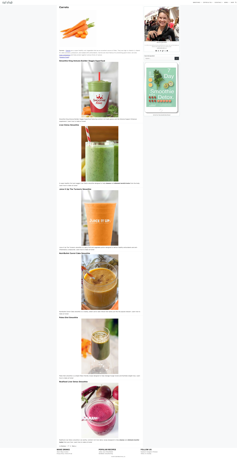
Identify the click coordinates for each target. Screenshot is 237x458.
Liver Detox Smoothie (69, 125)
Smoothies (196, 2)
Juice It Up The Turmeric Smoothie (75, 189)
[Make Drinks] (8, 2)
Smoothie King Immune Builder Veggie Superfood (82, 61)
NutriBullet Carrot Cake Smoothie (74, 253)
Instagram (149, 451)
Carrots (68, 50)
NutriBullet (101, 453)
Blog (62, 451)
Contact (66, 451)
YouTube (149, 453)
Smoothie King (109, 453)
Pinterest (155, 451)
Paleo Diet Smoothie (68, 317)
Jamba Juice (102, 451)
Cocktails (218, 2)
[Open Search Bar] (236, 2)
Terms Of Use (68, 453)
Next (74, 446)
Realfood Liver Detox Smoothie (73, 382)
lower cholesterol (64, 55)
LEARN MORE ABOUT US (162, 48)
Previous (62, 446)
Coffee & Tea (207, 2)
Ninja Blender (109, 451)
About (58, 451)
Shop (232, 2)
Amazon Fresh (64, 57)
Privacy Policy (60, 453)
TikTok (142, 453)
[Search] (177, 58)
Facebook (143, 451)
